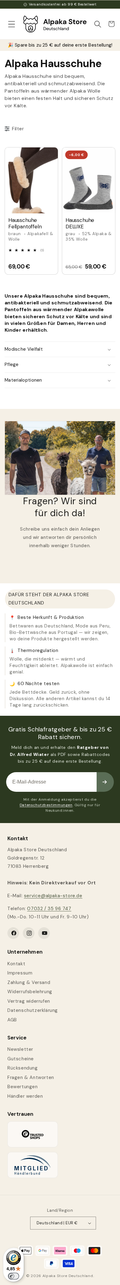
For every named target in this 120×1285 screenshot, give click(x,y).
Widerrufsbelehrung (29, 992)
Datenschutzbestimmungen (46, 805)
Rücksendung (22, 1068)
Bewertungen (22, 1087)
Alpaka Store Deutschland (67, 1275)
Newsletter (20, 1049)
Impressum (19, 973)
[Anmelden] (105, 782)
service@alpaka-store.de (53, 896)
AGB (12, 1020)
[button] (12, 24)
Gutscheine (20, 1059)
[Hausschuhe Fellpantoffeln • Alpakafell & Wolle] (31, 180)
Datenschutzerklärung (32, 1010)
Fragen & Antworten (30, 1077)
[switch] (13, 1276)
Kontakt (16, 964)
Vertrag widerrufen (28, 1001)
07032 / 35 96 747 (49, 909)
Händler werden (25, 1096)
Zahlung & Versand (28, 982)
